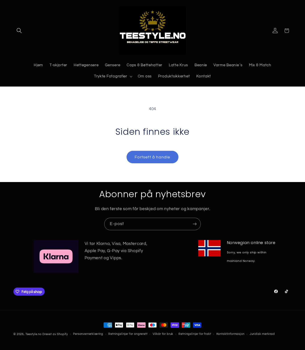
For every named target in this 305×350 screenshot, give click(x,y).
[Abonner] (195, 224)
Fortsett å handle (152, 157)
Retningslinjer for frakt (194, 334)
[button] (19, 31)
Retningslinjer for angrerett (128, 334)
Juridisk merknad (262, 334)
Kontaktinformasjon (230, 334)
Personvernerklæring (88, 334)
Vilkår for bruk (163, 334)
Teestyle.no (33, 334)
